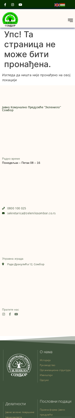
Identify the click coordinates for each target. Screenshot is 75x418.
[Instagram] (3, 314)
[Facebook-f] (9, 314)
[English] (57, 4)
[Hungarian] (62, 4)
